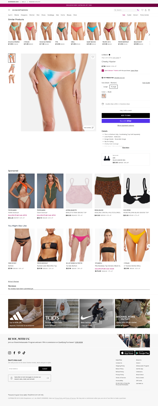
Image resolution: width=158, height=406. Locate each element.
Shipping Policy (120, 366)
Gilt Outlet (116, 58)
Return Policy (120, 369)
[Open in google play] (142, 354)
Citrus (105, 55)
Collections (139, 372)
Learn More (134, 70)
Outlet (129, 15)
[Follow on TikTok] (23, 354)
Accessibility (119, 380)
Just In (10, 15)
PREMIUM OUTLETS (34, 2)
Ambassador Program (142, 366)
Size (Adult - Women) (126, 83)
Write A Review (13, 282)
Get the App (139, 369)
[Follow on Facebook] (14, 354)
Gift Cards (139, 380)
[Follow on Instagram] (9, 354)
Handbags (50, 15)
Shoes (43, 15)
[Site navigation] (9, 10)
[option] (58, 92)
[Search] (127, 10)
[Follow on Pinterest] (19, 354)
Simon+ (135, 15)
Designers (24, 15)
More (75, 15)
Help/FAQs (119, 360)
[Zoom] (58, 92)
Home (63, 15)
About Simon (140, 374)
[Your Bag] (149, 10)
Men (38, 15)
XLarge (113, 87)
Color (106, 92)
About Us (138, 360)
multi (104, 96)
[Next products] (149, 246)
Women (32, 15)
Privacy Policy (120, 374)
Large (105, 87)
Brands (16, 15)
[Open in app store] (127, 354)
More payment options (125, 125)
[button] (113, 78)
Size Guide (146, 83)
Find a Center (144, 15)
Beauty (69, 15)
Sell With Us (139, 383)
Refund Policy (120, 372)
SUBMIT (44, 369)
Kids (57, 15)
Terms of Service (121, 377)
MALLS (24, 2)
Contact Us (119, 363)
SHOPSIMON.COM (13, 2)
